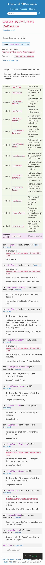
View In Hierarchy (10, 61)
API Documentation (29, 4)
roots (30, 21)
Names (32, 9)
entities (17, 236)
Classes (23, 9)
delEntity (17, 93)
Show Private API (9, 30)
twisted (7, 21)
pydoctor (8, 562)
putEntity (17, 201)
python (19, 21)
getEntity (17, 111)
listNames (17, 166)
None (36, 245)
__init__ (17, 87)
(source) (25, 44)
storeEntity (18, 226)
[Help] (39, 13)
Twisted (13, 4)
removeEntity (19, 213)
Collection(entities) (24, 56)
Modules (14, 9)
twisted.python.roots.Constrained (18, 52)
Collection (11, 26)
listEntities (19, 156)
